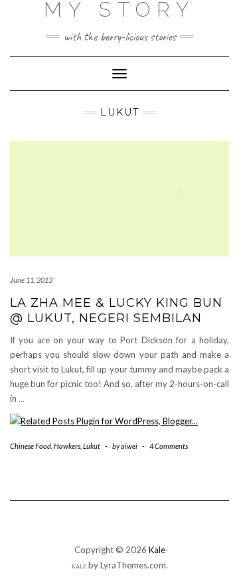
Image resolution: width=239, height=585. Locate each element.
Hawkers (67, 446)
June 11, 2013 (31, 280)
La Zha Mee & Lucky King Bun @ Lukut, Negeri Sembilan (116, 310)
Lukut (91, 446)
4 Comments (168, 446)
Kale (157, 549)
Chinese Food (30, 446)
